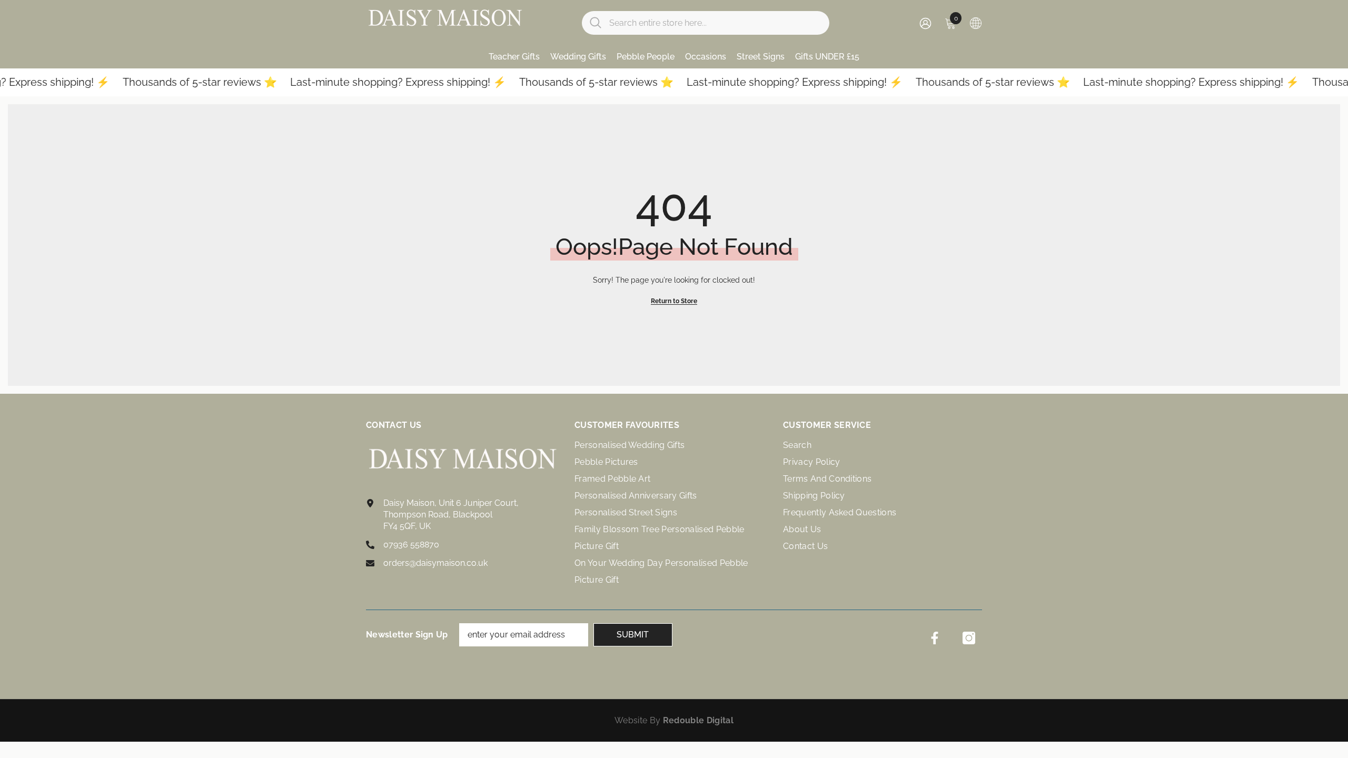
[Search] (705, 23)
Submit (633, 635)
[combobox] (715, 23)
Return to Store (674, 301)
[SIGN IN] (925, 23)
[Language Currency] (975, 22)
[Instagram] (969, 638)
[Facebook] (934, 638)
